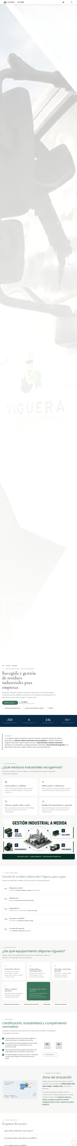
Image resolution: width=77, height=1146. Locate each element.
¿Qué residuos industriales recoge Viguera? (18, 1131)
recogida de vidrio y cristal (50, 1102)
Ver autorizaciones (49, 1054)
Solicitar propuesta (9, 702)
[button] (63, 2)
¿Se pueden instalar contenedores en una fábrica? (20, 1138)
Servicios (8, 665)
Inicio (3, 665)
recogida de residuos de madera (58, 1099)
